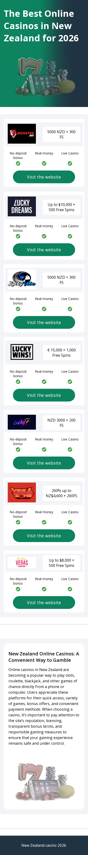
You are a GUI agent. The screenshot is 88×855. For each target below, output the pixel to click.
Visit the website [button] (44, 177)
